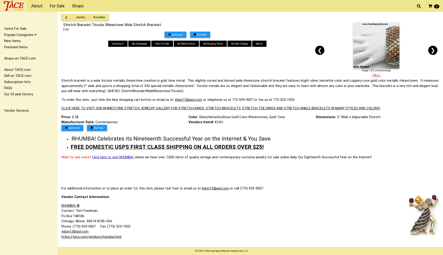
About (36, 5)
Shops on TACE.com (20, 58)
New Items (12, 41)
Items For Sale (15, 29)
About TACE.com (17, 70)
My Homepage (139, 43)
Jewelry (80, 17)
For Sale (57, 5)
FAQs (8, 88)
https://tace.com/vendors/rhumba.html (91, 237)
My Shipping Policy (213, 43)
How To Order (162, 43)
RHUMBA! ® (70, 206)
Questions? (118, 43)
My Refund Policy (186, 43)
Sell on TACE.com (17, 76)
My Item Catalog (239, 43)
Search (259, 43)
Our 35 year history (18, 94)
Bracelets (99, 17)
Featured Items (16, 47)
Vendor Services (16, 110)
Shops (78, 5)
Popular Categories (19, 35)
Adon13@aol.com (188, 100)
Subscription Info (17, 82)
